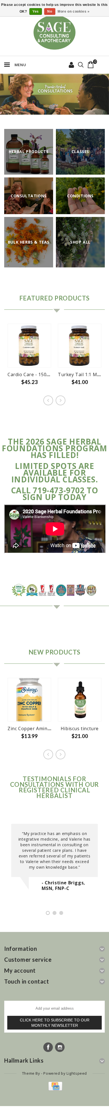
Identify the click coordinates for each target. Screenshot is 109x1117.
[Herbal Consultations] (54, 94)
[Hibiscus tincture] (79, 699)
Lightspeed (77, 1073)
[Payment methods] (54, 1089)
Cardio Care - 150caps (32, 374)
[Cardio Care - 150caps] (29, 345)
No (49, 11)
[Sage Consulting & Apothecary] (54, 32)
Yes (35, 11)
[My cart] (91, 64)
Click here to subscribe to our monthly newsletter (54, 1023)
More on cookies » (73, 11)
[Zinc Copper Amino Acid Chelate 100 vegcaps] (29, 699)
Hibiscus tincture (80, 728)
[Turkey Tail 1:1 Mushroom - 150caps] (79, 345)
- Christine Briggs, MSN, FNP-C (63, 885)
